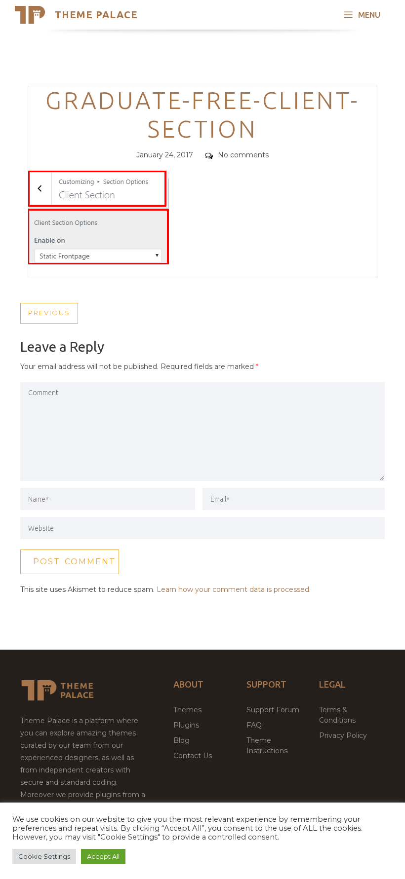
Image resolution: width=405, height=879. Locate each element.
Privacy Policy (343, 735)
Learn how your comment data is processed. (234, 589)
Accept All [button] (103, 856)
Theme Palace (96, 14)
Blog (181, 740)
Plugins (186, 725)
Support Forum (272, 709)
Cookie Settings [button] (44, 856)
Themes (187, 709)
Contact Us (192, 755)
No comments (243, 154)
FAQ (254, 725)
